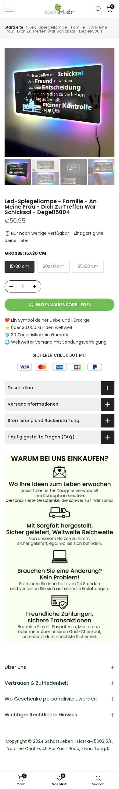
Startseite (14, 27)
